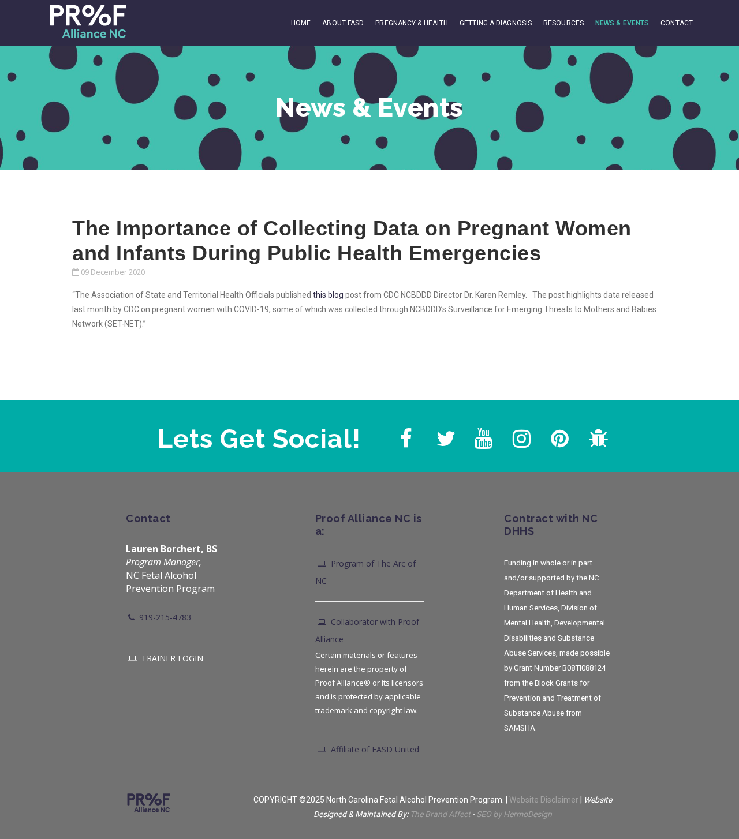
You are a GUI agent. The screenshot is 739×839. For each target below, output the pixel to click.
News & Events (622, 23)
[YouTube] (482, 435)
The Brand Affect (440, 814)
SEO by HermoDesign (514, 814)
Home (301, 23)
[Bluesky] (596, 435)
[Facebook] (405, 435)
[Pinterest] (558, 435)
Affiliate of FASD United (374, 749)
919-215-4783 (164, 617)
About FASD (343, 23)
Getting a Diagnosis (496, 23)
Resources (563, 23)
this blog (328, 294)
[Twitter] (444, 435)
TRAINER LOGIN (171, 658)
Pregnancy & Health (411, 23)
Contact (676, 23)
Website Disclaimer (543, 799)
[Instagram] (520, 435)
